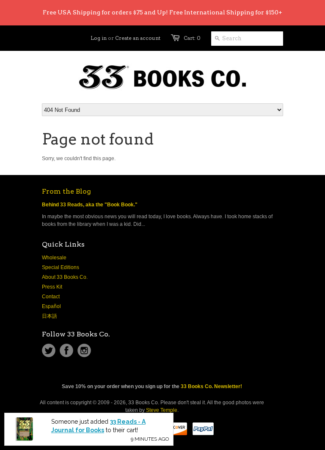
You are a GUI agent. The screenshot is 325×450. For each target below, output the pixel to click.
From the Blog (66, 191)
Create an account (137, 38)
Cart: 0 (192, 38)
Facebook (66, 350)
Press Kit (52, 287)
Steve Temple (161, 410)
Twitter (48, 350)
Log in (99, 38)
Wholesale (54, 258)
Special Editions (60, 267)
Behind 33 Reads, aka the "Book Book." (90, 205)
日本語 (49, 316)
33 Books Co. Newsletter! (211, 386)
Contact (51, 297)
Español (51, 306)
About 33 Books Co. (65, 277)
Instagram (84, 350)
